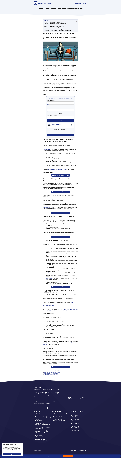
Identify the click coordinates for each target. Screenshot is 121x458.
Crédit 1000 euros (75, 416)
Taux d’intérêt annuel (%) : (52, 115)
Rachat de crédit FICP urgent (59, 420)
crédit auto (58, 304)
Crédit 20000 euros (75, 423)
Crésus (47, 268)
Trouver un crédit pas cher (41, 436)
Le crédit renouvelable (47, 332)
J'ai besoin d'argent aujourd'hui (42, 442)
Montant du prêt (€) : (51, 100)
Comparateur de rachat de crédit (60, 415)
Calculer (60, 120)
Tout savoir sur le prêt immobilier (42, 425)
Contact (84, 3)
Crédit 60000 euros (75, 428)
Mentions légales (73, 450)
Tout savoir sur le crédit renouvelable (43, 424)
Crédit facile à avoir (40, 438)
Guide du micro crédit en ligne (42, 430)
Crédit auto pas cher (40, 434)
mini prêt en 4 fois (65, 309)
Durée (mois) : (50, 107)
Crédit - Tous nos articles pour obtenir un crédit (52, 372)
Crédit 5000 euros (75, 420)
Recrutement (70, 395)
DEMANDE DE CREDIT (68, 456)
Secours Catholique (50, 280)
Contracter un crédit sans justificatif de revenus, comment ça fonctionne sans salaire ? (59, 24)
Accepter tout (12, 454)
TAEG (76, 360)
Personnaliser (7, 452)
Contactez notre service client (40, 407)
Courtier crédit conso (40, 423)
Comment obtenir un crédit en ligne (43, 427)
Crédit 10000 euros (75, 422)
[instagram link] (80, 398)
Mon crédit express (44, 3)
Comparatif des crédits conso (41, 416)
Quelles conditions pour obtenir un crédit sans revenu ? (54, 26)
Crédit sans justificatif (40, 421)
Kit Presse (70, 398)
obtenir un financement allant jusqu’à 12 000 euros (57, 169)
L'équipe (69, 397)
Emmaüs (47, 272)
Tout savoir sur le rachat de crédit (60, 413)
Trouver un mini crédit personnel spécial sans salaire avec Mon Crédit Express (58, 30)
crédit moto (62, 304)
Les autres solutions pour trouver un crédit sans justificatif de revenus (56, 29)
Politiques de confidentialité (82, 450)
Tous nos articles (78, 3)
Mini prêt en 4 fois (39, 428)
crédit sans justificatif (48, 207)
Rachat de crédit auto (58, 419)
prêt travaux (68, 304)
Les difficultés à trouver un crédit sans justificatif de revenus (55, 23)
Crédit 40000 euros (75, 426)
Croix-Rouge (48, 270)
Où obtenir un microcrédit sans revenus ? (51, 27)
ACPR (37, 399)
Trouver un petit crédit (40, 439)
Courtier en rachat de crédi (59, 416)
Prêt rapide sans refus (40, 420)
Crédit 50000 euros (75, 427)
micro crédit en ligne (48, 149)
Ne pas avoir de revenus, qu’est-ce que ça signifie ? (53, 22)
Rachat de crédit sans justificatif (60, 421)
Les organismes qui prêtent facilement (43, 440)
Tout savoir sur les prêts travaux (42, 431)
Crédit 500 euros (75, 415)
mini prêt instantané (51, 310)
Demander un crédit (60, 135)
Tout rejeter (16, 452)
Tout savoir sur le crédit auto (41, 432)
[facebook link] (83, 398)
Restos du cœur (49, 278)
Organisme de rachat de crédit (60, 417)
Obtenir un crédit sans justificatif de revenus (60, 175)
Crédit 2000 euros (75, 418)
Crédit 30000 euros (75, 424)
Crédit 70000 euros (75, 430)
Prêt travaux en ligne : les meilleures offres (51, 373)
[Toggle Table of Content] (76, 21)
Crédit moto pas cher (40, 435)
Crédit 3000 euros (75, 419)
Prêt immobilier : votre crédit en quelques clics (51, 374)
